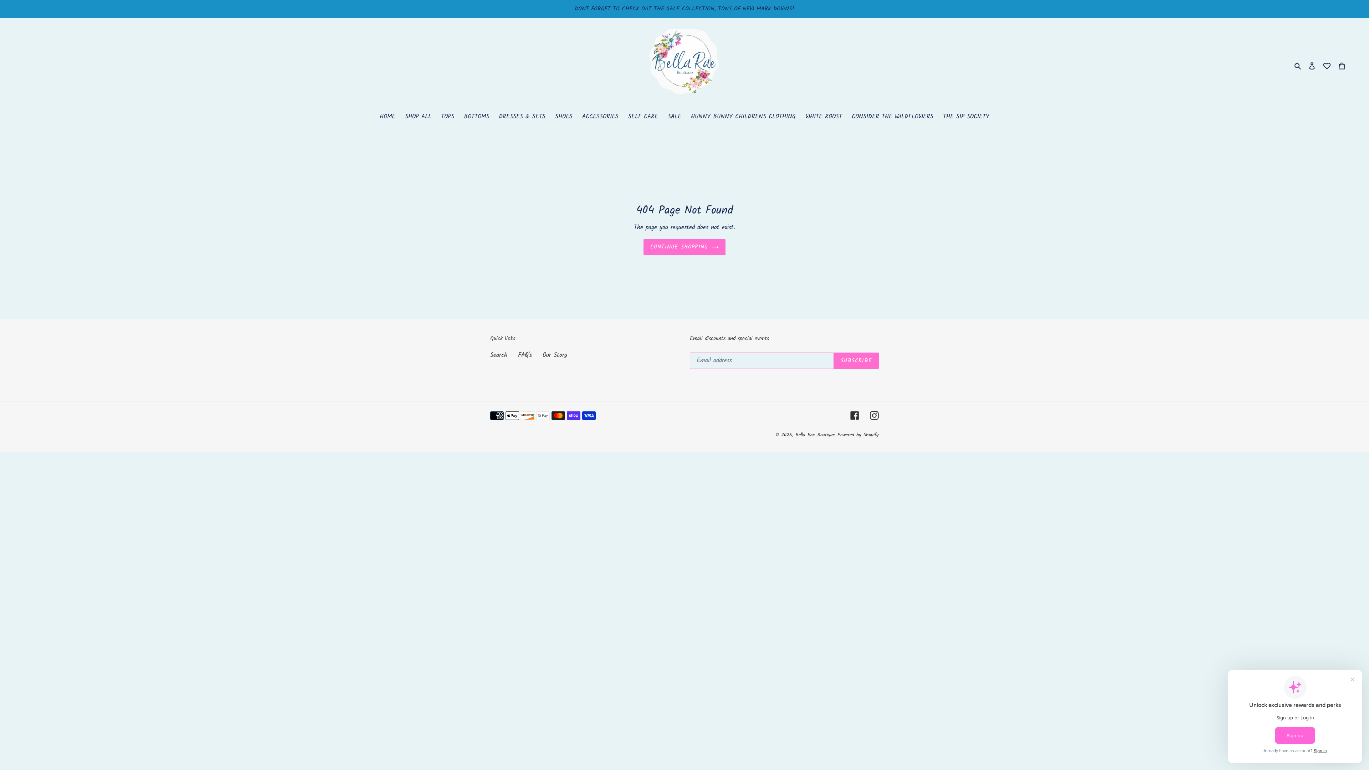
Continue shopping (679, 247)
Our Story (555, 355)
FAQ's (525, 355)
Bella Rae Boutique (815, 435)
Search (498, 355)
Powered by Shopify (858, 435)
